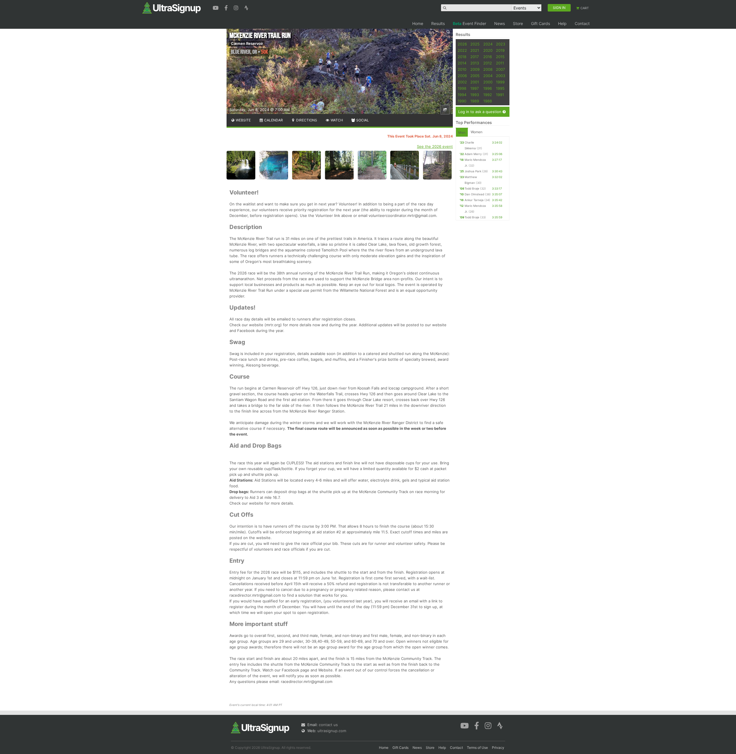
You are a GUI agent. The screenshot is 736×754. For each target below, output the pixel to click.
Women (476, 132)
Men (461, 132)
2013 (474, 63)
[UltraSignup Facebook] (226, 7)
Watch (336, 120)
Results (438, 23)
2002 (462, 82)
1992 (487, 94)
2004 (487, 75)
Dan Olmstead (474, 194)
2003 (500, 75)
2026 (462, 44)
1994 (462, 94)
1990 (462, 101)
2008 (487, 69)
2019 (500, 50)
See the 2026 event (435, 146)
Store (518, 23)
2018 (462, 56)
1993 (474, 94)
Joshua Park (473, 171)
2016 (487, 56)
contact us (328, 724)
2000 (487, 82)
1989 (474, 101)
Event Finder (469, 23)
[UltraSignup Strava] (246, 7)
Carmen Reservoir (247, 43)
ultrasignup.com (331, 730)
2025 (475, 44)
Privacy (498, 747)
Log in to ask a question (480, 111)
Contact (582, 23)
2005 (475, 75)
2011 (500, 63)
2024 (487, 44)
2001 (474, 82)
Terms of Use (477, 747)
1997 (474, 88)
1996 (487, 88)
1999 (500, 82)
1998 (462, 88)
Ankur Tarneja (474, 200)
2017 (474, 56)
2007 (500, 69)
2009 (475, 69)
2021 (474, 50)
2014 (462, 63)
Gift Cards (540, 23)
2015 (500, 56)
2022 (462, 50)
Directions (306, 120)
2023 (500, 44)
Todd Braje (472, 188)
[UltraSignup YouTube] (216, 7)
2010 (462, 69)
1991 (500, 94)
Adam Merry (473, 154)
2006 (462, 75)
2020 (487, 50)
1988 (487, 101)
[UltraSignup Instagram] (236, 7)
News (499, 23)
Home (417, 23)
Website (243, 120)
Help (562, 23)
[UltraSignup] (171, 7)
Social (362, 120)
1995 (500, 88)
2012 (487, 63)
